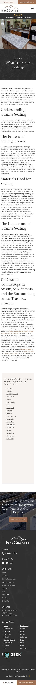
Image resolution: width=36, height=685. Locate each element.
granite (26, 351)
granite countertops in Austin (18, 331)
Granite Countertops (9, 579)
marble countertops (10, 353)
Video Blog (5, 595)
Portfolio (5, 588)
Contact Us (5, 601)
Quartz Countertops (8, 582)
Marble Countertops (8, 585)
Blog (3, 591)
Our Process (6, 598)
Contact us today (25, 349)
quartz (31, 351)
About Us (5, 576)
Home (4, 573)
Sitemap (26, 670)
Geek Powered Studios (20, 676)
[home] (10, 8)
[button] (33, 9)
